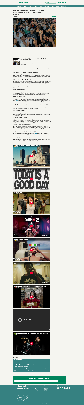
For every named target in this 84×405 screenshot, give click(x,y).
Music (30, 6)
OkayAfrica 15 (19, 6)
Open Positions (46, 390)
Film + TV (35, 6)
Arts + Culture (46, 6)
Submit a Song (46, 389)
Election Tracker (64, 6)
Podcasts (57, 6)
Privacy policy (46, 388)
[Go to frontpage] (24, 3)
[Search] (56, 3)
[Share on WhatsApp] (55, 16)
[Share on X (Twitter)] (54, 16)
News (25, 6)
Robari (17, 100)
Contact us (45, 387)
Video (41, 6)
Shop (53, 6)
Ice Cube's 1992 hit (22, 86)
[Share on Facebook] (52, 16)
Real (36, 133)
